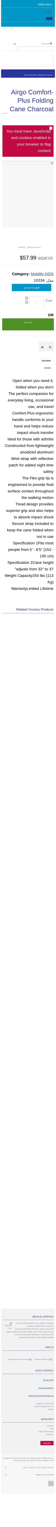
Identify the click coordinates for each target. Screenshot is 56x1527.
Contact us (50, 1434)
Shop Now (47, 1443)
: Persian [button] (45, 4)
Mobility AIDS (42, 274)
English (49, 12)
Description (46, 361)
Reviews (47, 368)
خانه (51, 72)
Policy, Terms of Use (46, 1432)
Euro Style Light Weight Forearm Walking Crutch (23, 677)
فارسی (49, 18)
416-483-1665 (48, 1380)
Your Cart (28, 322)
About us (50, 1426)
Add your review (33, 247)
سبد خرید (46, 44)
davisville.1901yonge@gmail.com (41, 1396)
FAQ (52, 1429)
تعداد (48, 300)
